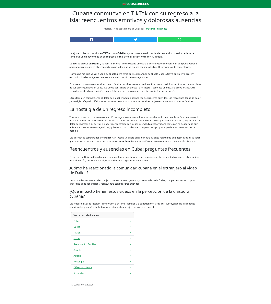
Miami (77, 238)
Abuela (77, 255)
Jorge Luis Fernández (156, 28)
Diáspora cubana (83, 267)
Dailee (77, 226)
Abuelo (77, 250)
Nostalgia (79, 261)
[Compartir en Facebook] (91, 39)
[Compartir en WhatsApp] (179, 39)
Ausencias (79, 273)
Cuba (76, 221)
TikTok (77, 232)
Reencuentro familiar (85, 244)
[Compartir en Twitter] (135, 39)
